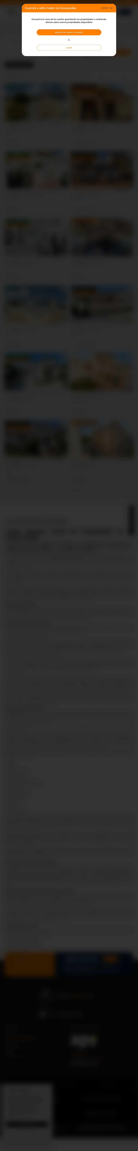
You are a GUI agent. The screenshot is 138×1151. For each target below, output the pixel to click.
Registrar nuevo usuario (69, 32)
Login (69, 48)
